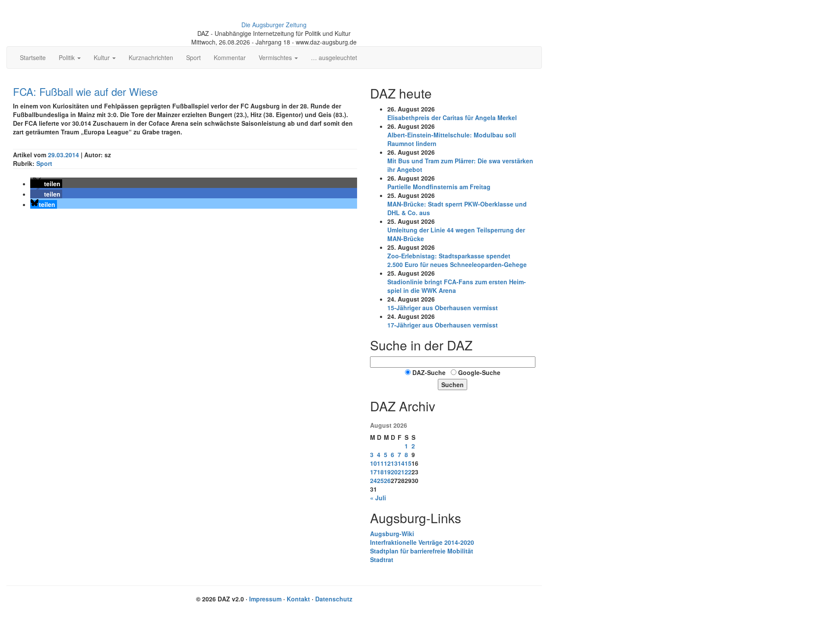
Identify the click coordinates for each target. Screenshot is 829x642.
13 (394, 463)
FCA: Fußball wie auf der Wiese (85, 91)
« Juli (378, 497)
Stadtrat (381, 559)
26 (387, 480)
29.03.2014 (64, 154)
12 (387, 463)
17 (373, 471)
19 (387, 471)
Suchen (452, 384)
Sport (193, 57)
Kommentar (230, 57)
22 (408, 471)
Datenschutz (333, 598)
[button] (46, 183)
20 (394, 471)
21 (401, 471)
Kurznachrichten (151, 57)
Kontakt (298, 598)
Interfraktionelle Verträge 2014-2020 (422, 542)
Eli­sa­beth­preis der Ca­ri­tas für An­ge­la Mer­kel (452, 117)
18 (380, 471)
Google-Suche (479, 372)
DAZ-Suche (429, 372)
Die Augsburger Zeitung (274, 24)
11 (380, 463)
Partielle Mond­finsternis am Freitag (438, 186)
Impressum (265, 598)
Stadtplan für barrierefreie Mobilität (421, 551)
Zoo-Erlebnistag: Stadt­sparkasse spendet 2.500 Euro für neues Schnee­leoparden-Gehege (457, 260)
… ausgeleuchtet (334, 57)
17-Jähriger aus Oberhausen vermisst (442, 325)
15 (408, 463)
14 (401, 463)
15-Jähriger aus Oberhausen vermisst (442, 307)
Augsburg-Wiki (392, 533)
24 (373, 480)
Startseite (33, 57)
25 (380, 480)
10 (373, 463)
